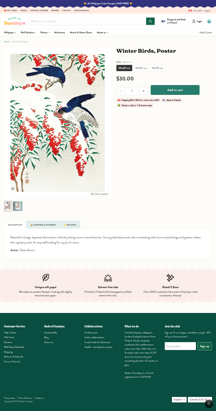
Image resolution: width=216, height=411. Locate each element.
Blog (46, 337)
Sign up (204, 346)
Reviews (55, 11)
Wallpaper (9, 32)
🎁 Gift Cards (10, 11)
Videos (23, 11)
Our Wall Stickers (39, 11)
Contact (66, 11)
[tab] (15, 225)
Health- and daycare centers (98, 347)
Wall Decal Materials (14, 347)
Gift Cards (9, 337)
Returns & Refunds (13, 357)
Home (6, 42)
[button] (198, 11)
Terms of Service (12, 361)
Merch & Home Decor (81, 32)
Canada (198, 399)
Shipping (8, 352)
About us (102, 32)
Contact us (39, 398)
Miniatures (59, 32)
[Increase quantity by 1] (143, 91)
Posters (44, 32)
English (178, 399)
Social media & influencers (97, 342)
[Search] (150, 21)
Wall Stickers (27, 32)
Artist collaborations (94, 337)
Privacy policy (9, 398)
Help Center (206, 32)
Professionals (81, 11)
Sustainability (50, 333)
